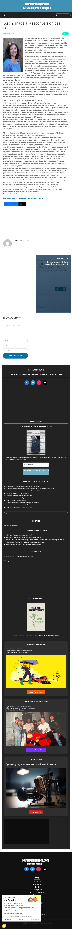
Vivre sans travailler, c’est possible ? (17, 493)
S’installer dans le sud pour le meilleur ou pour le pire (23, 486)
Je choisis (22, 919)
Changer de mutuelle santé (13, 561)
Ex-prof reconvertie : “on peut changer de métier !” (22, 503)
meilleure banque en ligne (24, 556)
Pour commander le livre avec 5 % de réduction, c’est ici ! (23, 198)
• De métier (37, 882)
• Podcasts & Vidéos (37, 892)
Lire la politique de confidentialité (13, 913)
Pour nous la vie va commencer (51, 45)
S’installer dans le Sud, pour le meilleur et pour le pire (27, 537)
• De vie (37, 887)
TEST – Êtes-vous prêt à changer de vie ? (19, 507)
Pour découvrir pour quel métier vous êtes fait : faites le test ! (26, 491)
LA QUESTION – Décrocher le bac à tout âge (28, 544)
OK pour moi (35, 919)
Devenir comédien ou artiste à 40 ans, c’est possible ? (23, 505)
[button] (4, 926)
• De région (37, 884)
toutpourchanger (22, 240)
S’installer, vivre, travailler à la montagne (19, 496)
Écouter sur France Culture (36, 750)
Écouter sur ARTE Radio (36, 692)
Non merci (8, 919)
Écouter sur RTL (36, 812)
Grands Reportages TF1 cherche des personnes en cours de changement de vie (41, 539)
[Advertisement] (34, 219)
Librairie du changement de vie (49, 636)
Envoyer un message (11, 526)
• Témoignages (37, 889)
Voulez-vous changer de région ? (17, 500)
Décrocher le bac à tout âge (15, 498)
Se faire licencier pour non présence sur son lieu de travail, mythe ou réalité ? (31, 489)
